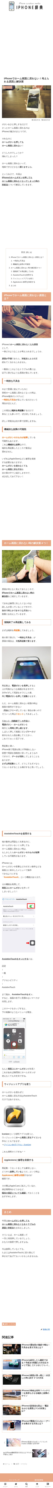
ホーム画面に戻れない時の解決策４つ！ (26, 268)
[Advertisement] (26, 45)
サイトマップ (14, 1480)
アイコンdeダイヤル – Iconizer (17, 1145)
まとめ (13, 285)
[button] (48, 766)
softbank (16, 1062)
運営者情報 (39, 1480)
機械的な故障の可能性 (21, 264)
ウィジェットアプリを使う (23, 278)
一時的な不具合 (19, 261)
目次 (23, 252)
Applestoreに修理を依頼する (24, 282)
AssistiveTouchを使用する (23, 275)
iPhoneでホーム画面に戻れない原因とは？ (27, 257)
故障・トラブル (10, 1324)
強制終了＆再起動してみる (23, 271)
